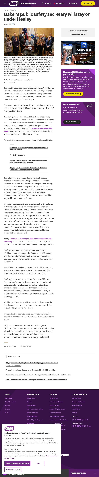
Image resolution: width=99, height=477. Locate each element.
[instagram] (73, 419)
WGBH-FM (62, 429)
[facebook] (85, 420)
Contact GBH (76, 398)
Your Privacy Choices (13, 470)
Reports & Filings (55, 413)
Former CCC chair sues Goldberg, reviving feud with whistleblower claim (30, 370)
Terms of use (54, 398)
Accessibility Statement (57, 409)
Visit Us (74, 413)
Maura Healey (26, 346)
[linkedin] (87, 420)
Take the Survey (72, 94)
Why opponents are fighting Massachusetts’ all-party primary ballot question (32, 363)
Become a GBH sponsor (78, 34)
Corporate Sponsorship (35, 409)
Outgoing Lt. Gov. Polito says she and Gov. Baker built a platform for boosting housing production (28, 169)
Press (7, 413)
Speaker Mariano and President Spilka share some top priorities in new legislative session (28, 161)
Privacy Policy (54, 405)
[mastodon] (83, 426)
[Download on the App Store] (79, 62)
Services (7, 405)
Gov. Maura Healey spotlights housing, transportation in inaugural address (29, 149)
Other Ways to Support (34, 420)
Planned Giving (32, 416)
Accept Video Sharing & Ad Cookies (17, 463)
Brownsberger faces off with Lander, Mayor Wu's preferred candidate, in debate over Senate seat (38, 375)
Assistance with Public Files (59, 420)
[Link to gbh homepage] (13, 3)
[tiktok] (75, 420)
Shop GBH (30, 423)
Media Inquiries (77, 405)
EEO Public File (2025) (57, 416)
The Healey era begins (17, 155)
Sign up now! (71, 122)
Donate (89, 3)
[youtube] (78, 419)
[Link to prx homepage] (64, 455)
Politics (13, 10)
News (6, 10)
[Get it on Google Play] (89, 62)
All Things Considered (13, 366)
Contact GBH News (78, 402)
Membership (31, 405)
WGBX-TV (61, 425)
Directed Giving (32, 413)
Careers (7, 409)
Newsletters (76, 409)
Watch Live (59, 3)
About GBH (8, 398)
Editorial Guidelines (56, 402)
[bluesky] (80, 420)
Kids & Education (10, 402)
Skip (38, 463)
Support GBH (31, 398)
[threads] (83, 420)
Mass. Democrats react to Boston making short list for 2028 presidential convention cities (36, 380)
